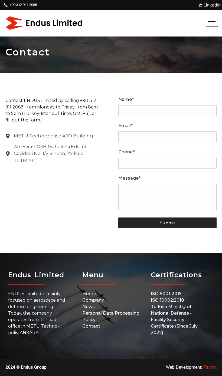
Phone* (126, 152)
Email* (125, 126)
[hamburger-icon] (212, 23)
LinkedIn (211, 5)
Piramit (210, 367)
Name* (126, 99)
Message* (129, 178)
